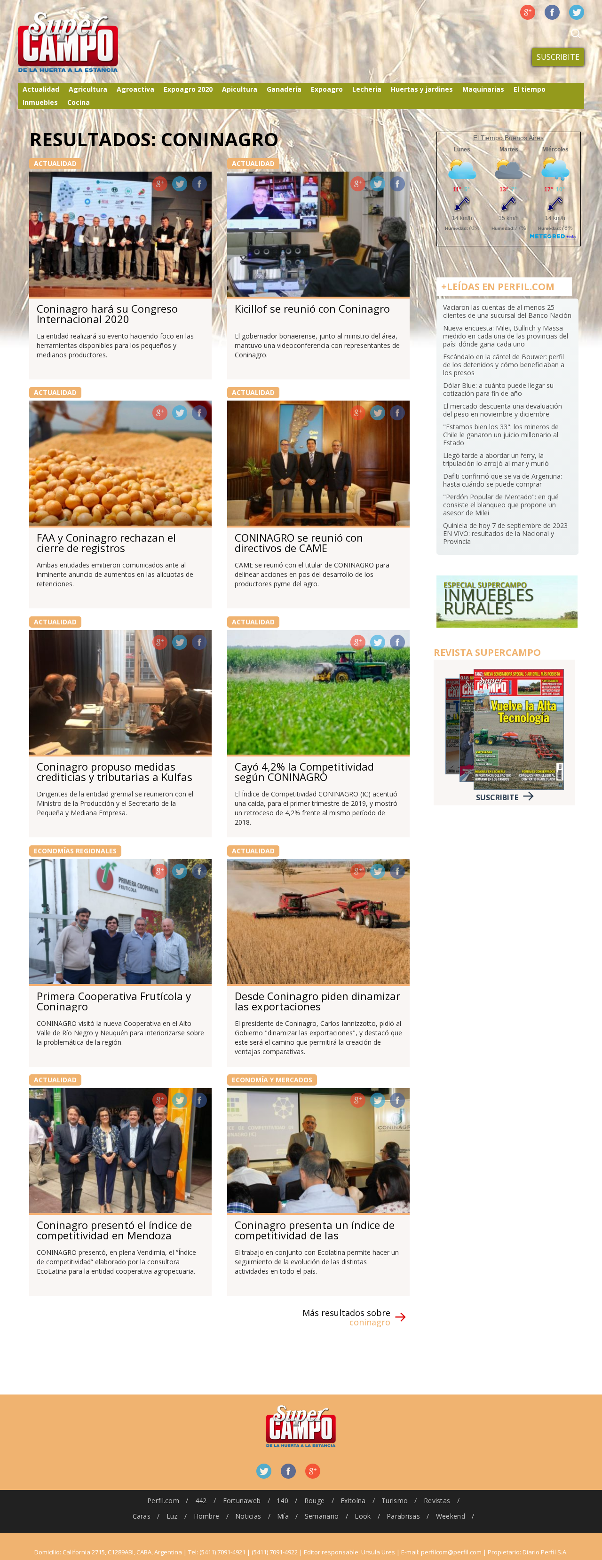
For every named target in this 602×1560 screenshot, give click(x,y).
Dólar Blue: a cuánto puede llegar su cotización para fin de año (498, 389)
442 (201, 1500)
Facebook (552, 12)
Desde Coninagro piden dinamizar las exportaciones (317, 1001)
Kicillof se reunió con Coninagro (312, 308)
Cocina (78, 102)
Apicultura (239, 89)
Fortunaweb (242, 1500)
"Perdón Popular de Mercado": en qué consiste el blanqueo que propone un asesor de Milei (501, 504)
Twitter (576, 12)
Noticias (248, 1516)
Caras (141, 1516)
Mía (283, 1516)
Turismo (394, 1500)
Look (363, 1516)
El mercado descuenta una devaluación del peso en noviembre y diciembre (502, 410)
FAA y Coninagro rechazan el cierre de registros (106, 542)
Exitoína (353, 1500)
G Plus (527, 12)
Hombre (207, 1516)
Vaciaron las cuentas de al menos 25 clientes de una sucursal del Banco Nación (507, 311)
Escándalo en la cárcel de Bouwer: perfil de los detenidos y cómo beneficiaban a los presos (503, 364)
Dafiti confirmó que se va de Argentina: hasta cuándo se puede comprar (502, 480)
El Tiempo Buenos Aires (508, 138)
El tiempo (530, 89)
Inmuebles (40, 102)
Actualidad (41, 89)
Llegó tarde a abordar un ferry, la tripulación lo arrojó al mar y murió (496, 459)
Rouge (314, 1500)
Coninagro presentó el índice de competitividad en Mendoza (114, 1230)
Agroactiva (135, 89)
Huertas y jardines (422, 89)
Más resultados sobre (346, 1317)
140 (282, 1500)
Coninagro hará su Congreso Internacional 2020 (107, 313)
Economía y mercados (272, 1079)
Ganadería (284, 89)
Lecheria (366, 89)
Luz (172, 1516)
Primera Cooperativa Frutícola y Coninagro (114, 1001)
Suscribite (558, 57)
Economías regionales (75, 850)
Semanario (322, 1516)
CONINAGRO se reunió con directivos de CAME (299, 542)
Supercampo (87, 42)
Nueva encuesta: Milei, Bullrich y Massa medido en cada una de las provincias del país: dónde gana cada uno (505, 335)
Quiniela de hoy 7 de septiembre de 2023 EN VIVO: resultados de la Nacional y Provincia (505, 533)
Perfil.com (163, 1500)
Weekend (450, 1516)
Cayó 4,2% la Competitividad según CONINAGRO (304, 771)
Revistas (437, 1500)
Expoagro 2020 (188, 89)
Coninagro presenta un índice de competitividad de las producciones (315, 1235)
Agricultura (88, 89)
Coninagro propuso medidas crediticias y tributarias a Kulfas (114, 771)
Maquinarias (483, 89)
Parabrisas (403, 1516)
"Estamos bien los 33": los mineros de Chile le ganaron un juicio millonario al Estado (501, 434)
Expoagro (327, 89)
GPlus (159, 183)
